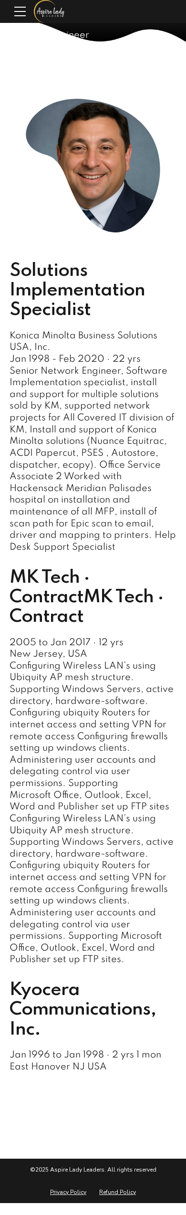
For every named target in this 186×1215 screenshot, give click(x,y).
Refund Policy (117, 1192)
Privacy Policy (68, 1192)
